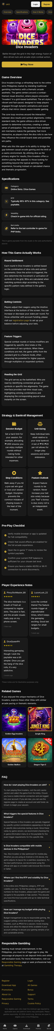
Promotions (7, 989)
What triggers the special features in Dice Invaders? (23, 815)
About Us (6, 994)
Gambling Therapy (13, 965)
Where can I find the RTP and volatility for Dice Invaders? (26, 879)
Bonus (30, 989)
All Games (32, 985)
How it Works (38, 12)
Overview (7, 12)
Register (47, 4)
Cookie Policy (34, 1003)
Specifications (22, 12)
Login (35, 4)
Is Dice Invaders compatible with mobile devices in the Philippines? (23, 847)
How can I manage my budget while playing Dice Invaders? (24, 911)
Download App (9, 985)
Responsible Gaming (11, 962)
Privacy (5, 1003)
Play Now (27, 64)
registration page (21, 320)
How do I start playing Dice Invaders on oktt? (25, 784)
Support (31, 994)
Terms (30, 999)
